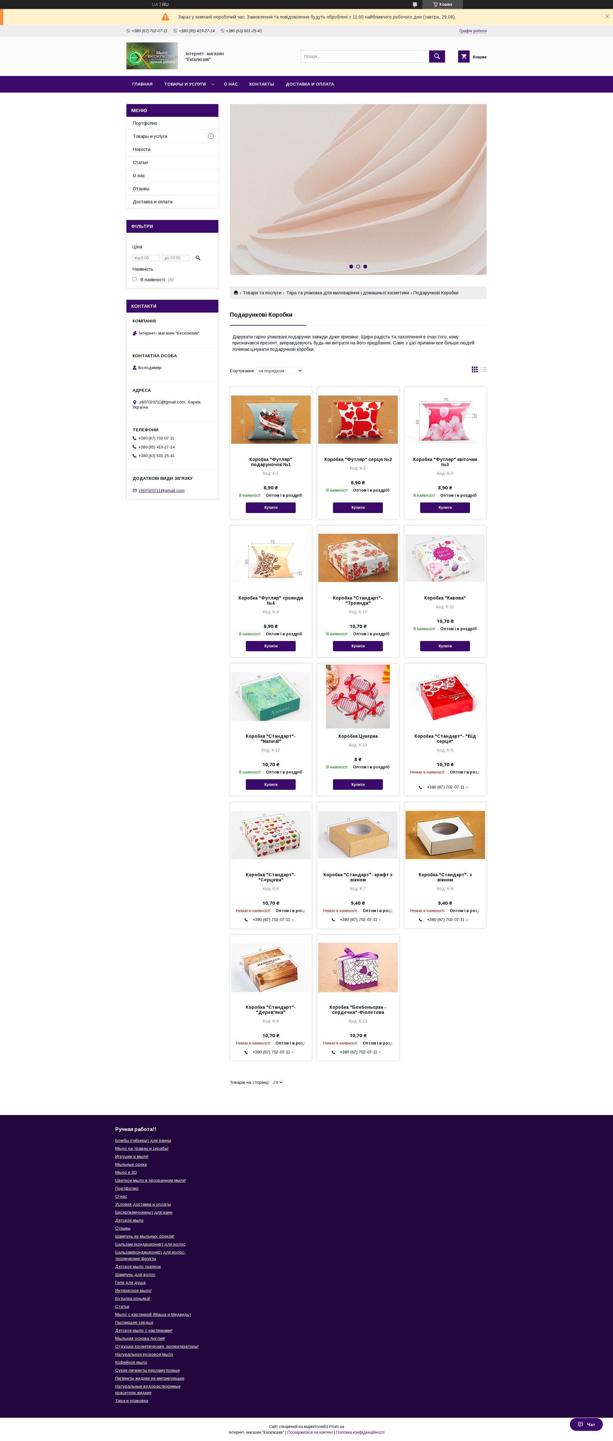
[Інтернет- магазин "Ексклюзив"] (152, 67)
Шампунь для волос (135, 1274)
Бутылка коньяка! (132, 1298)
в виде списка (484, 370)
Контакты (261, 84)
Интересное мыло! (133, 1290)
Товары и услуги (185, 84)
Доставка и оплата (310, 84)
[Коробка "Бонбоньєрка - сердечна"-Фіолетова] (358, 967)
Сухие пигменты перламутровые (147, 1370)
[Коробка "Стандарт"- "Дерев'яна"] (271, 967)
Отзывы (141, 188)
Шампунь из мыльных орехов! (144, 1236)
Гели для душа (130, 1282)
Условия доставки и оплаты (143, 1204)
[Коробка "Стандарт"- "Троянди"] (358, 558)
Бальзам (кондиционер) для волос (150, 1244)
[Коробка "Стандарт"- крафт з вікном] (358, 834)
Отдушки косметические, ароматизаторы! (157, 1346)
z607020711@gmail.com (162, 490)
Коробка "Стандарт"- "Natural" (271, 739)
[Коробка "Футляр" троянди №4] (271, 558)
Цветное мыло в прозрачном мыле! (150, 1180)
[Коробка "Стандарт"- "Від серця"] (445, 696)
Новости (141, 149)
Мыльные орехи (131, 1164)
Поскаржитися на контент (310, 1432)
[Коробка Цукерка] (358, 696)
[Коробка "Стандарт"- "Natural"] (271, 696)
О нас (231, 84)
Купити (270, 507)
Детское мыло (129, 1220)
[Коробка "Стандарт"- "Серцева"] (271, 834)
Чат (591, 1424)
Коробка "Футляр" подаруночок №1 (270, 462)
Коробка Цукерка (358, 736)
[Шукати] (437, 56)
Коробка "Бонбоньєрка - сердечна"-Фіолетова (357, 1010)
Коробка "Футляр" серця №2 (358, 459)
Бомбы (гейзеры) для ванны (143, 1140)
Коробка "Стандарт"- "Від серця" (445, 739)
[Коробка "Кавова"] (445, 558)
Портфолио (145, 123)
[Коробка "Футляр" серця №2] (358, 419)
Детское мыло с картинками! (143, 1330)
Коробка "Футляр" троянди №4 (270, 600)
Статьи (140, 162)
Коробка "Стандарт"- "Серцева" (271, 877)
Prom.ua (336, 1426)
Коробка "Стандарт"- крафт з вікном (357, 877)
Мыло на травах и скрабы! (142, 1148)
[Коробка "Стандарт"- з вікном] (445, 834)
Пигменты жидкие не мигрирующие (149, 1378)
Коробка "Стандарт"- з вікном (445, 877)
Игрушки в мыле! (131, 1156)
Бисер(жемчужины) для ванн (143, 1212)
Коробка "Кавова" (445, 597)
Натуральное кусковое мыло (144, 1354)
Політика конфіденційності (360, 1432)
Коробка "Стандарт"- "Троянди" (358, 600)
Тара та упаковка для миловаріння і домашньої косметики (347, 292)
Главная (142, 84)
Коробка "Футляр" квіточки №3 (445, 462)
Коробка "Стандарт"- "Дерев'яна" (271, 1010)
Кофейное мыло (131, 1362)
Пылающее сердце (134, 1322)
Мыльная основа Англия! (140, 1338)
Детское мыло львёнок (138, 1266)
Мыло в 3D (126, 1172)
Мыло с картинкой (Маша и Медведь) (153, 1314)
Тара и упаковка (131, 1400)
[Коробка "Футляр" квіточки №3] (445, 419)
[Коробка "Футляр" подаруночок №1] (271, 419)
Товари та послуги (262, 292)
